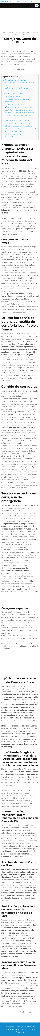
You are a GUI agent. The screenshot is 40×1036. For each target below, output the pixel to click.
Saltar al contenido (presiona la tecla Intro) (16, 1)
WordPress (20, 1032)
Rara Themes (21, 1029)
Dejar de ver (24, 77)
